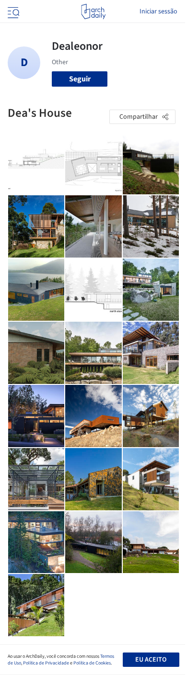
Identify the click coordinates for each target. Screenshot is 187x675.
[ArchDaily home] (93, 11)
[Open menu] (12, 11)
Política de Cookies (92, 663)
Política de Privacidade (46, 663)
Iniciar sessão (158, 11)
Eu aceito (150, 659)
